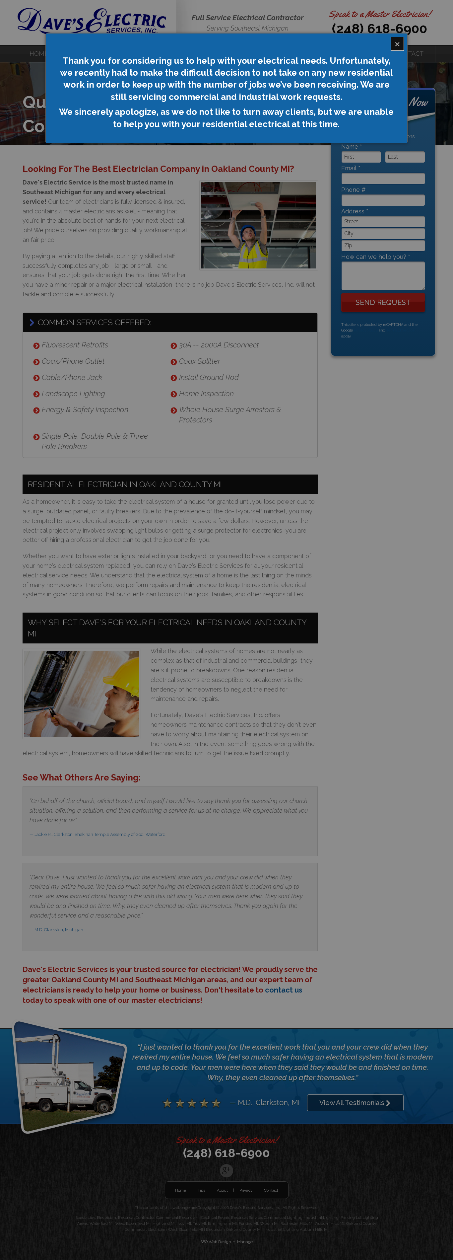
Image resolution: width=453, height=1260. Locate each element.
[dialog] (226, 88)
